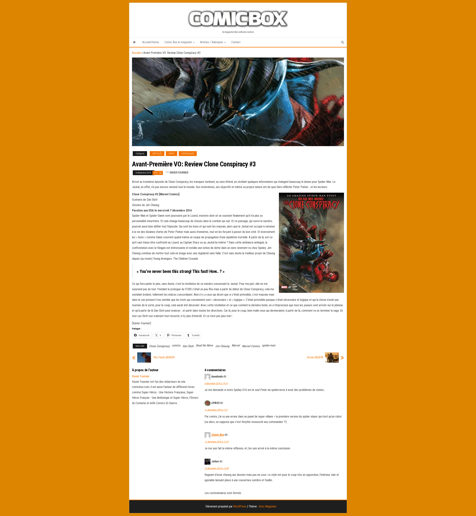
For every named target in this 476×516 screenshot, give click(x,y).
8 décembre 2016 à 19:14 (216, 383)
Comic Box (217, 435)
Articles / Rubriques (212, 42)
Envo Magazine (267, 506)
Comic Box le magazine (179, 42)
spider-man (268, 345)
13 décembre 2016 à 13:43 (217, 468)
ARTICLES (157, 153)
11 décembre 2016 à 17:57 (217, 441)
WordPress (239, 506)
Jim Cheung (222, 346)
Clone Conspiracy (159, 346)
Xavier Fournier (179, 172)
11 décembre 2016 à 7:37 (216, 410)
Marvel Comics (251, 346)
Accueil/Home (150, 42)
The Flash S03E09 (163, 357)
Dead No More (204, 345)
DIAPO (171, 153)
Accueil (136, 53)
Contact (235, 42)
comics (176, 345)
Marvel (236, 345)
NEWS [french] (187, 153)
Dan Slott (188, 346)
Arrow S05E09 (315, 357)
